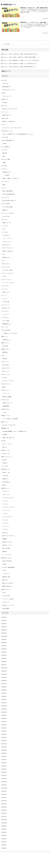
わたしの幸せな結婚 (7, 206)
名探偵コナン (5, 478)
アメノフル (5, 501)
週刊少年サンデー (5, 469)
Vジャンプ (3, 124)
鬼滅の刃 (4, 551)
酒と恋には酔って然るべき (9, 200)
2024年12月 (4, 667)
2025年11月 (4, 633)
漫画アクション (5, 422)
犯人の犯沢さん (6, 482)
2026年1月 (3, 626)
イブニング (4, 187)
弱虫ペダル (5, 580)
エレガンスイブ (5, 197)
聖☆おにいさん (6, 308)
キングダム (5, 466)
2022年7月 (3, 759)
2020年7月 (3, 832)
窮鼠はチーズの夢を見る (8, 121)
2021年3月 (3, 810)
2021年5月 (3, 803)
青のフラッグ (5, 371)
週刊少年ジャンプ (5, 488)
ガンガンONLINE (5, 203)
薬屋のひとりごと (6, 222)
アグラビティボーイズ (7, 497)
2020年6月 (3, 835)
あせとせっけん (6, 453)
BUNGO (4, 459)
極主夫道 (4, 153)
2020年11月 (4, 819)
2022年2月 (3, 775)
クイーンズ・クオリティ (8, 282)
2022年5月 (3, 766)
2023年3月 (3, 734)
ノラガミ (4, 412)
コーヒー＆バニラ (6, 96)
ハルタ (3, 260)
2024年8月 (3, 680)
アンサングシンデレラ (7, 380)
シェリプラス (4, 225)
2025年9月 (3, 639)
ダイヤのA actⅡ (6, 595)
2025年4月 (3, 655)
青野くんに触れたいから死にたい (10, 178)
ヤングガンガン (5, 311)
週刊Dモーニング (5, 450)
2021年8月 (3, 794)
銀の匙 (4, 485)
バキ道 (4, 570)
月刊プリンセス (5, 399)
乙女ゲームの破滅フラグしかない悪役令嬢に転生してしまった (17, 134)
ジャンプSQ (4, 232)
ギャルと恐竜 (5, 320)
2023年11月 (4, 709)
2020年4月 (3, 841)
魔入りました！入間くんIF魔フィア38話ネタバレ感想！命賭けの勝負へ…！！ (20, 57)
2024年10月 (4, 674)
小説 (2, 355)
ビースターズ (5, 573)
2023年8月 (3, 718)
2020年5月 (3, 838)
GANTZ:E (4, 463)
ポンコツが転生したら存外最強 (10, 418)
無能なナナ (5, 210)
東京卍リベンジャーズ (7, 605)
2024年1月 (3, 702)
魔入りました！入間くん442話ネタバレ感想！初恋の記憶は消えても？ (18, 66)
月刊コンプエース (5, 384)
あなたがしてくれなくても (9, 425)
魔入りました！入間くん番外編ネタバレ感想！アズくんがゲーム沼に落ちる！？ (21, 60)
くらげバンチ (4, 150)
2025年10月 (4, 636)
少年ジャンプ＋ (5, 361)
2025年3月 (3, 658)
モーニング (4, 295)
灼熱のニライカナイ (7, 542)
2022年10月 (4, 750)
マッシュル (5, 520)
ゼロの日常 (5, 475)
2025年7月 (3, 645)
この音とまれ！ (6, 235)
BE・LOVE (4, 80)
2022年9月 (3, 753)
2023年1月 (3, 740)
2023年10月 (4, 712)
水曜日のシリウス (5, 415)
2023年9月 (3, 715)
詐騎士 (4, 184)
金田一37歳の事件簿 (7, 191)
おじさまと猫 (5, 216)
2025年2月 (3, 661)
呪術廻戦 (4, 538)
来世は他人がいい (6, 172)
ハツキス (3, 254)
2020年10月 (4, 822)
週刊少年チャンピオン (6, 557)
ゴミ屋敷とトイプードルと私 (9, 333)
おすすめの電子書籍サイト (7, 140)
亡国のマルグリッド (7, 403)
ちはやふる (5, 83)
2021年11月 (4, 785)
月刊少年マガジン (5, 409)
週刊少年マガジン (5, 589)
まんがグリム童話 (5, 159)
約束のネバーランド (7, 545)
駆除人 (4, 387)
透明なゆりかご (6, 257)
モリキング (5, 523)
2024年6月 (3, 686)
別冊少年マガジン (5, 349)
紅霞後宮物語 (5, 406)
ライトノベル (4, 327)
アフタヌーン (4, 169)
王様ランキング (6, 292)
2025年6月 (3, 649)
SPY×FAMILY (5, 365)
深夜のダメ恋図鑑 (6, 396)
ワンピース (5, 529)
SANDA (4, 564)
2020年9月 (3, 826)
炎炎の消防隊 (5, 608)
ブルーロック (5, 602)
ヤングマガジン (5, 317)
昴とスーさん (5, 263)
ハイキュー (5, 513)
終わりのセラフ (6, 244)
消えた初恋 (5, 346)
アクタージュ (5, 494)
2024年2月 (3, 699)
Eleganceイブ (4, 99)
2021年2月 (3, 813)
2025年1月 (3, 664)
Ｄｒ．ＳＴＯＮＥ (6, 554)
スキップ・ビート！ (7, 444)
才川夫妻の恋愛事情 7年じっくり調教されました (14, 431)
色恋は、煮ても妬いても (8, 437)
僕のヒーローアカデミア (8, 535)
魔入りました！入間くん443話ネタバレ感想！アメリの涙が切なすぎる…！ (19, 63)
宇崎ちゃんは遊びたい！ (8, 251)
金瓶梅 (4, 162)
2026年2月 (3, 623)
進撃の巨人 (5, 352)
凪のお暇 (4, 102)
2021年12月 (4, 781)
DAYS (3, 592)
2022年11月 (4, 747)
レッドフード (5, 526)
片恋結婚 (4, 434)
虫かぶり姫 (5, 137)
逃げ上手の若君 (6, 548)
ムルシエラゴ (5, 314)
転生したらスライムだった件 (9, 108)
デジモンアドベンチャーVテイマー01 (11, 127)
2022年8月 (3, 756)
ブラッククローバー (7, 516)
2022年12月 (4, 743)
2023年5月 (3, 728)
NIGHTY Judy (4, 118)
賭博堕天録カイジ (6, 323)
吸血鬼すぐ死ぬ (6, 576)
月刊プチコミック (5, 390)
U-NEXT (4, 143)
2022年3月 (3, 772)
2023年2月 (3, 737)
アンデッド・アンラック (8, 507)
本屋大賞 (4, 358)
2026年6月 (3, 617)
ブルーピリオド (5, 286)
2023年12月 (4, 705)
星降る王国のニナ (6, 86)
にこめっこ (5, 298)
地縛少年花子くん (6, 115)
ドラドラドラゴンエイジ (7, 248)
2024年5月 (3, 690)
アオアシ (4, 276)
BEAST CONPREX (7, 561)
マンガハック (4, 289)
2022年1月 (3, 778)
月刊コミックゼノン (6, 374)
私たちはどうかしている (8, 89)
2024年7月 (3, 683)
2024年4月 (3, 693)
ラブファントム (6, 393)
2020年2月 (3, 848)
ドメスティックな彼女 (7, 599)
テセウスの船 (5, 301)
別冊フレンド (4, 336)
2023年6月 (3, 724)
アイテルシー (5, 491)
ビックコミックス (5, 267)
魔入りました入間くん (7, 583)
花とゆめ (3, 440)
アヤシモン (5, 504)
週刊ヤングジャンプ (6, 456)
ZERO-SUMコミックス (7, 131)
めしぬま (4, 377)
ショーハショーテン (7, 238)
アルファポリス (5, 181)
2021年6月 (3, 800)
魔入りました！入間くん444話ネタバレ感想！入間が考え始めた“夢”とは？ (19, 54)
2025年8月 (3, 642)
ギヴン (4, 229)
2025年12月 (4, 630)
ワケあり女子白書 (5, 330)
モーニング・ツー (5, 304)
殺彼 (3, 156)
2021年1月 (3, 816)
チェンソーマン (6, 510)
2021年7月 (3, 797)
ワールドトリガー (6, 241)
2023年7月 (3, 721)
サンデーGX (4, 219)
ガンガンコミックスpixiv (7, 213)
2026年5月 (3, 620)
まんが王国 (4, 165)
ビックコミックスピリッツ (7, 273)
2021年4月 (3, 807)
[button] (48, 44)
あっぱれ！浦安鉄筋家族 (8, 567)
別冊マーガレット (5, 342)
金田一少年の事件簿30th (8, 194)
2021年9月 (3, 791)
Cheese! (3, 93)
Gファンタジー (5, 112)
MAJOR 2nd (6, 472)
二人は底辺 (6, 175)
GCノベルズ (4, 105)
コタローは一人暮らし (7, 270)
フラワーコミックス (6, 279)
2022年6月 (3, 762)
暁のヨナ (4, 447)
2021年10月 (4, 788)
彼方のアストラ (6, 368)
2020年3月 (3, 845)
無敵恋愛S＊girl (5, 428)
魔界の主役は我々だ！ (7, 586)
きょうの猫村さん (5, 146)
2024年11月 (4, 671)
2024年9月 (3, 677)
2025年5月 (3, 652)
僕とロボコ (5, 532)
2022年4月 (3, 769)
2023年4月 (3, 731)
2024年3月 (3, 696)
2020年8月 (3, 829)
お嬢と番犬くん (6, 339)
